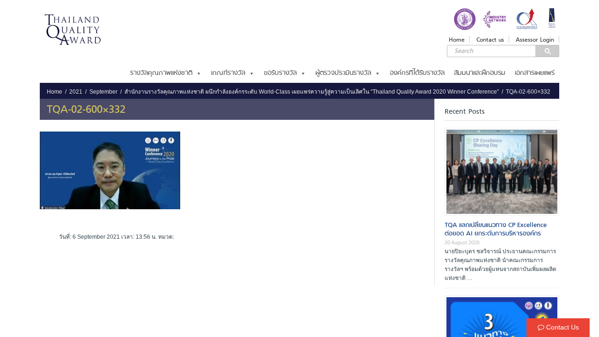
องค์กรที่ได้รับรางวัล (417, 73)
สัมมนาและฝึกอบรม (479, 73)
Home (457, 39)
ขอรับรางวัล (280, 73)
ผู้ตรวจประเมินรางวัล (343, 73)
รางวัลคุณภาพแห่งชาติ (161, 73)
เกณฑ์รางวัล (228, 73)
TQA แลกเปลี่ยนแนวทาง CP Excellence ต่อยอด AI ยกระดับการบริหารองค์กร (496, 229)
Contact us (490, 39)
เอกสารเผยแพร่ (535, 73)
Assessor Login (535, 39)
